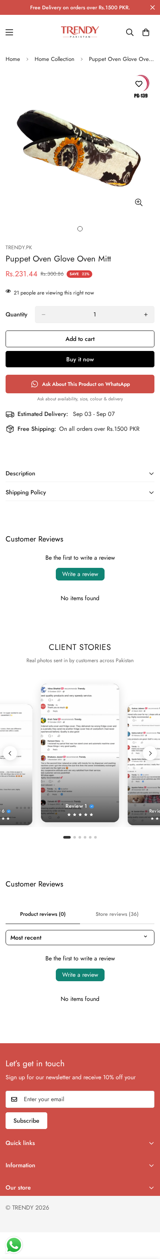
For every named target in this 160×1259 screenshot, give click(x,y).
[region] (80, 753)
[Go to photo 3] (80, 837)
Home (13, 59)
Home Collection (54, 59)
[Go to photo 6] (95, 837)
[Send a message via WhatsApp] (14, 1245)
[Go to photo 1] (67, 837)
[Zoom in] (138, 202)
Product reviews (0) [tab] (43, 914)
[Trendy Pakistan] (80, 32)
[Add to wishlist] (138, 84)
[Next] (150, 753)
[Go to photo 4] (85, 837)
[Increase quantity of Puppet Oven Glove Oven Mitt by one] (146, 314)
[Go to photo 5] (90, 837)
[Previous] (10, 753)
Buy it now (80, 359)
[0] (145, 32)
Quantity (17, 314)
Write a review (80, 574)
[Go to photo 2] (74, 837)
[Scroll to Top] (146, 1219)
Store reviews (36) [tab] (117, 914)
